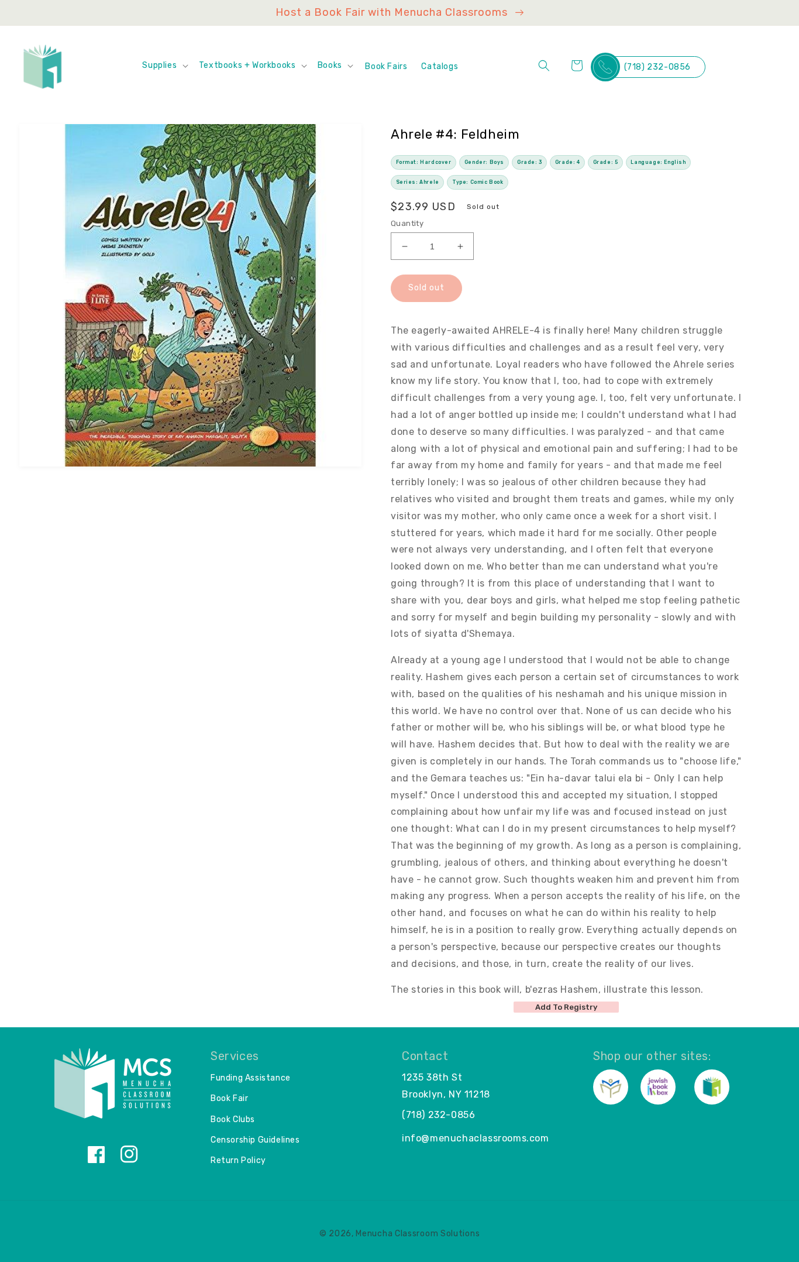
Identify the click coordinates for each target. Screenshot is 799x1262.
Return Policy (238, 1160)
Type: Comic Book (478, 182)
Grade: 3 (529, 162)
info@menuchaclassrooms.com (475, 1138)
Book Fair (229, 1098)
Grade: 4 (567, 162)
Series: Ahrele (417, 182)
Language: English (658, 162)
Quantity (407, 223)
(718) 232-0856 (657, 67)
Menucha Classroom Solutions (418, 1234)
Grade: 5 (605, 162)
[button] (164, 65)
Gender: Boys (484, 162)
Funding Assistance (251, 1078)
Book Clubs (233, 1119)
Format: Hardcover (424, 162)
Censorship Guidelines (255, 1140)
